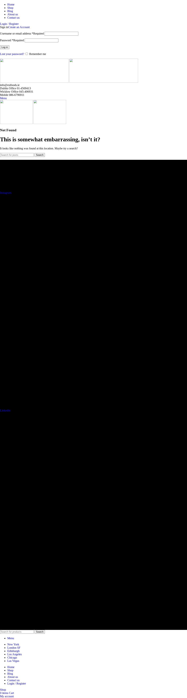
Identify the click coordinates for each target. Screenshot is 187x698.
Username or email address (22, 33)
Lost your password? (12, 54)
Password (12, 40)
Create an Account (19, 27)
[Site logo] (34, 81)
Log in (4, 47)
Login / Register (16, 683)
